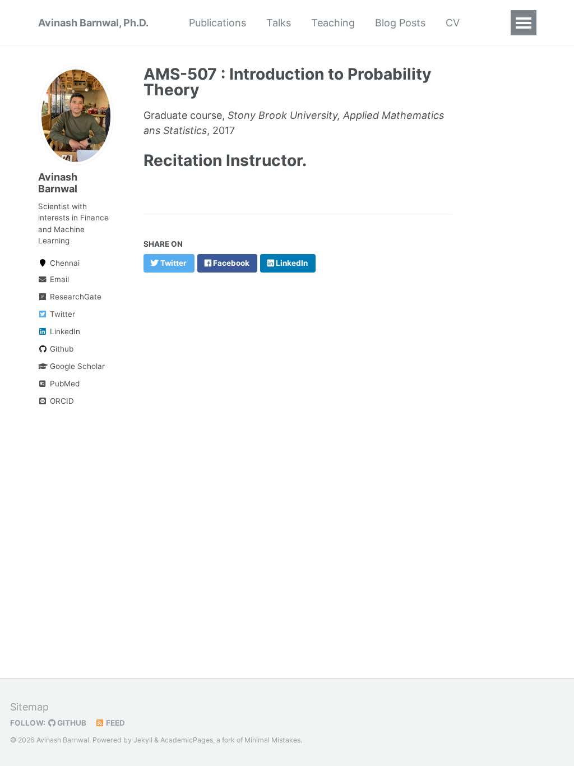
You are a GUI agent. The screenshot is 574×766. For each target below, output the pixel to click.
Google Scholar (76, 366)
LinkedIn (64, 331)
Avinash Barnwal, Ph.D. (93, 23)
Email (58, 279)
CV (453, 23)
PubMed (64, 383)
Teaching (333, 23)
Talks (278, 23)
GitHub (70, 722)
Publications (217, 23)
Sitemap (29, 707)
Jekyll (142, 740)
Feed (114, 722)
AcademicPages (186, 740)
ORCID (61, 400)
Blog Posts (400, 23)
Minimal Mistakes (272, 740)
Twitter (61, 314)
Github (60, 348)
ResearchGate (74, 296)
